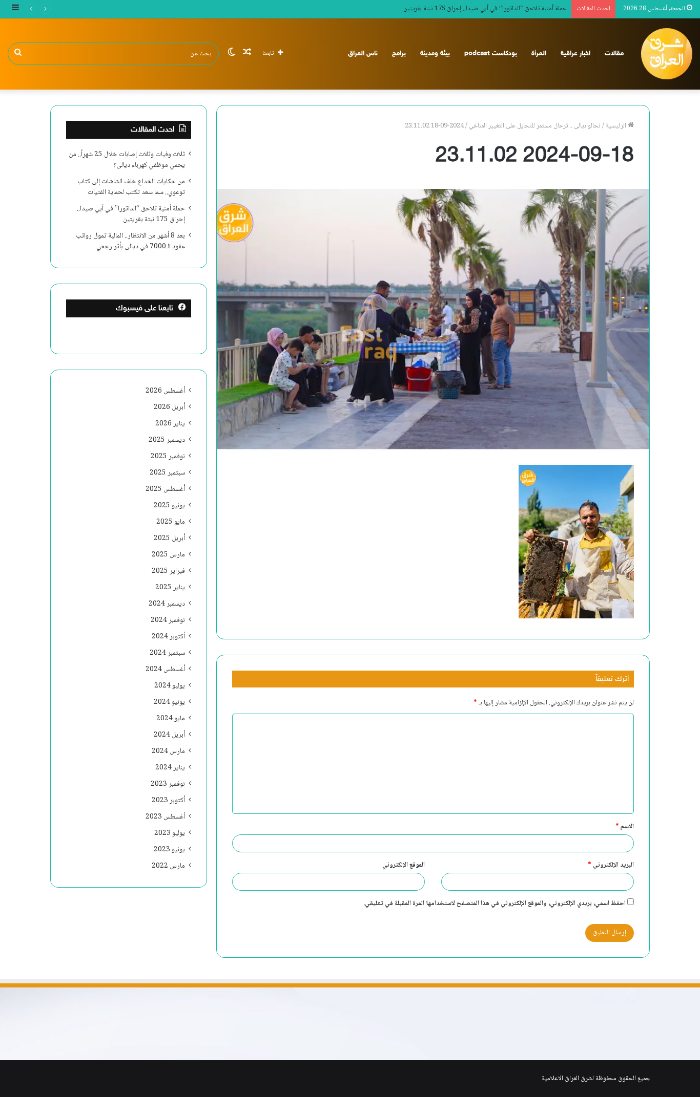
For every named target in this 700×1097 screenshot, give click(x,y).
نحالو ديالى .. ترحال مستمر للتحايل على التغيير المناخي (535, 126)
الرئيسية (617, 126)
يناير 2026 (170, 423)
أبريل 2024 (169, 735)
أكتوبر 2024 (168, 636)
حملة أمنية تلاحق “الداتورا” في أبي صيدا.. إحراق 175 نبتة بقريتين (484, 8)
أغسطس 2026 (165, 391)
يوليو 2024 (169, 686)
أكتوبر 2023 (168, 800)
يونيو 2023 (169, 849)
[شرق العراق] (666, 53)
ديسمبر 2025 (167, 440)
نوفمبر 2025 (168, 456)
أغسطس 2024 (165, 669)
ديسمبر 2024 (167, 604)
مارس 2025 (168, 555)
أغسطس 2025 (165, 489)
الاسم (624, 826)
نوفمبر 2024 (168, 620)
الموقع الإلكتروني (403, 865)
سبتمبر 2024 (167, 653)
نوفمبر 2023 (168, 784)
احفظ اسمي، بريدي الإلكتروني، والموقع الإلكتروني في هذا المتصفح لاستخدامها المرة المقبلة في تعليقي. (494, 903)
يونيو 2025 (169, 505)
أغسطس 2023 (165, 817)
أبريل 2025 (169, 538)
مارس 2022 (168, 866)
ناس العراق (363, 54)
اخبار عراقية (575, 54)
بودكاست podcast (490, 54)
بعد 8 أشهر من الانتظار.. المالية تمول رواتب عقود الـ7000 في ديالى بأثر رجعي (130, 241)
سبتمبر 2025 (167, 473)
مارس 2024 (168, 751)
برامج (399, 54)
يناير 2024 (170, 767)
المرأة (538, 54)
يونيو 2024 (169, 702)
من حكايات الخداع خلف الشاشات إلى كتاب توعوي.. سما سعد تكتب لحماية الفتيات (131, 187)
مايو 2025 (170, 522)
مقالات (614, 54)
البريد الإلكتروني (611, 865)
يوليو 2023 (169, 833)
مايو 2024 (170, 718)
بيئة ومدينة (435, 54)
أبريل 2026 (169, 407)
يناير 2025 (170, 587)
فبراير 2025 (168, 571)
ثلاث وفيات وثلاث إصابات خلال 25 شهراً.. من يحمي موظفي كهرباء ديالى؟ (127, 159)
